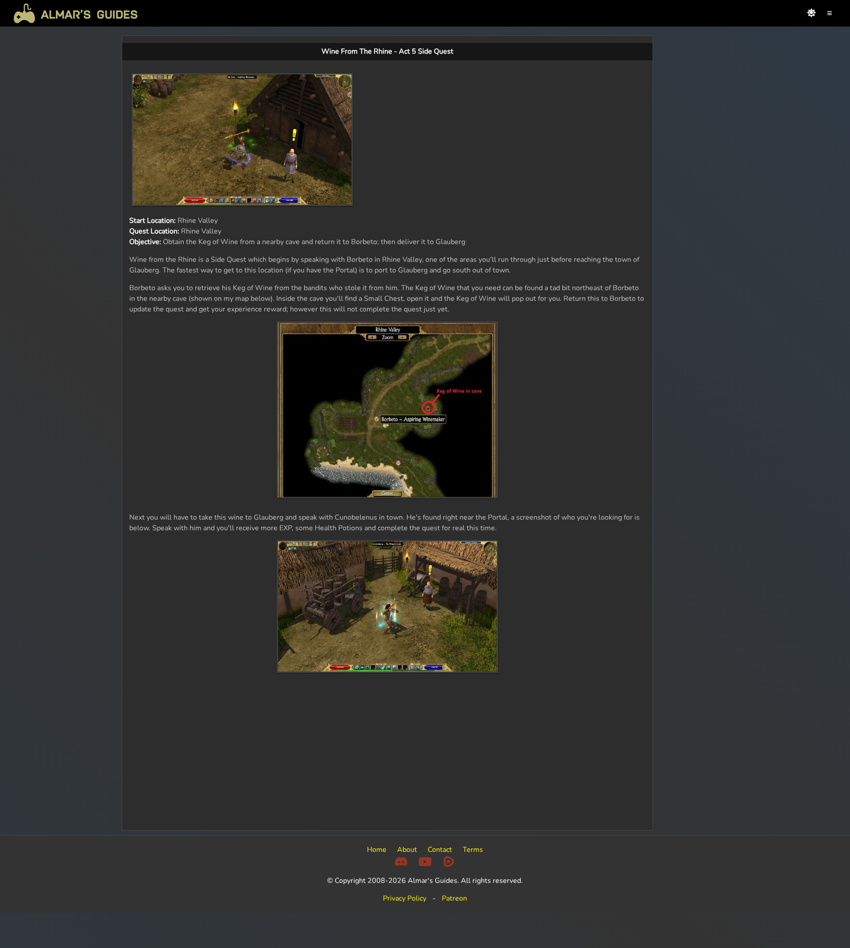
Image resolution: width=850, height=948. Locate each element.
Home (376, 850)
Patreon (454, 898)
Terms (473, 850)
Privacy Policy (404, 898)
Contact (440, 850)
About (407, 850)
